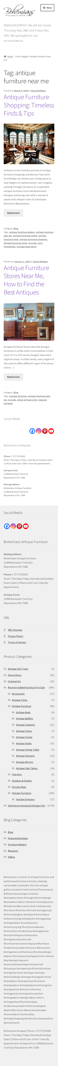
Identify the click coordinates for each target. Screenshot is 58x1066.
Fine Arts (17, 774)
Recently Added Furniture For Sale (26, 687)
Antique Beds (23, 712)
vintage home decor (27, 246)
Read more (13, 212)
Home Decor (15, 675)
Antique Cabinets (25, 724)
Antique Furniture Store (15, 243)
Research (13, 850)
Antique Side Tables (27, 768)
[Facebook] (32, 431)
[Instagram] (38, 431)
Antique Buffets (24, 718)
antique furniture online (25, 235)
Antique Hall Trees (18, 668)
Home (10, 56)
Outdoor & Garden (22, 780)
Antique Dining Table (27, 749)
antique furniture (18, 396)
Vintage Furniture (21, 793)
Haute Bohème (38, 90)
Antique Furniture (21, 706)
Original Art (14, 681)
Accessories (18, 693)
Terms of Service (17, 642)
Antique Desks (24, 743)
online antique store (27, 399)
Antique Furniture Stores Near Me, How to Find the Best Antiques (26, 279)
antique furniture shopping (33, 239)
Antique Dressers (25, 755)
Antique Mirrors (24, 762)
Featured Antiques (18, 838)
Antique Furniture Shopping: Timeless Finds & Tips (29, 105)
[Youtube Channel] (51, 431)
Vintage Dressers (25, 799)
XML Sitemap (15, 629)
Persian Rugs (19, 787)
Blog (16, 228)
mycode (32, 243)
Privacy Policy (15, 636)
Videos (11, 856)
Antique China (19, 700)
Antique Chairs (24, 731)
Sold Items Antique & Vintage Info (26, 805)
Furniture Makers (17, 844)
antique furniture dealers (22, 232)
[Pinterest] (45, 431)
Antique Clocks (24, 737)
